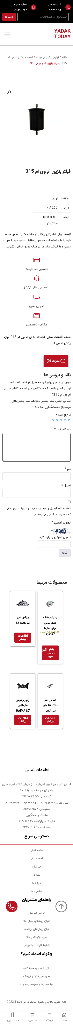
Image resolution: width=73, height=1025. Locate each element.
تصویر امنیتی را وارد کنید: (55, 537)
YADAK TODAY (62, 34)
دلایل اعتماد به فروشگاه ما (36, 968)
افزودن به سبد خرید (48, 653)
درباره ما (36, 883)
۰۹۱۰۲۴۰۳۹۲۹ (11, 803)
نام (68, 469)
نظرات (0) (54, 361)
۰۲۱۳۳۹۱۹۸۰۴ (54, 10)
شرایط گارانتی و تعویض (37, 945)
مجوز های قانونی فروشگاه (36, 976)
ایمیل (66, 485)
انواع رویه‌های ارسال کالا (36, 921)
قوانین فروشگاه (36, 913)
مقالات (36, 875)
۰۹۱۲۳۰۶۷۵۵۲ (30, 809)
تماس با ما (36, 891)
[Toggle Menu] (7, 34)
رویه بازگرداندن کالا (36, 937)
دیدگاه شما (62, 429)
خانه (64, 57)
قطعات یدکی (54, 337)
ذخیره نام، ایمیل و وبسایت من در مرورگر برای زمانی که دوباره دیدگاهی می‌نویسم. (38, 511)
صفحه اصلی (36, 850)
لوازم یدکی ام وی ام (47, 57)
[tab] (56, 361)
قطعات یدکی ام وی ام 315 (28, 337)
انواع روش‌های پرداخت (36, 929)
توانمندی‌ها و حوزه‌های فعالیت (36, 984)
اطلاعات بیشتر (23, 637)
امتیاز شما (63, 415)
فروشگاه (36, 867)
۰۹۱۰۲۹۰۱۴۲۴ (20, 10)
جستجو (9, 16)
